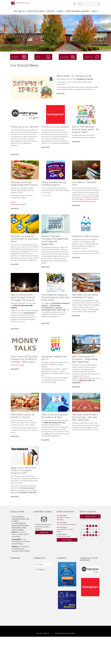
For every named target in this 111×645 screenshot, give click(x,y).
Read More (61, 93)
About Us (21, 11)
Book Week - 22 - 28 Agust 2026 (74, 76)
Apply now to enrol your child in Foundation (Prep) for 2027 (23, 470)
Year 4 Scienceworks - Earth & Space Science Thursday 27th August (23, 297)
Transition (50, 11)
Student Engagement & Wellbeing (77, 11)
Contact (94, 11)
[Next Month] (99, 516)
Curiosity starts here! (79, 135)
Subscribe (44, 532)
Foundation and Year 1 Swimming (64, 519)
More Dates (67, 540)
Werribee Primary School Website (65, 633)
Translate (41, 569)
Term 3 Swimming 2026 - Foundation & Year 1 (55, 416)
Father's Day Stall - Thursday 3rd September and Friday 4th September (55, 240)
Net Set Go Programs (49, 364)
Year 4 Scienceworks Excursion (66, 524)
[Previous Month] (81, 516)
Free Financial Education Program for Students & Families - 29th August (24, 359)
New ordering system (18, 204)
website (53, 382)
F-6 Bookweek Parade (63, 536)
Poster (13, 202)
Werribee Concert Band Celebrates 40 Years (85, 296)
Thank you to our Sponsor (25, 126)
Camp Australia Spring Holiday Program (53, 183)
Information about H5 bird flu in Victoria (22, 416)
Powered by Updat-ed (42, 633)
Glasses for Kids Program (85, 236)
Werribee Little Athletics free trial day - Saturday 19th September (85, 417)
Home (15, 11)
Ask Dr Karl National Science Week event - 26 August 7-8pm (85, 129)
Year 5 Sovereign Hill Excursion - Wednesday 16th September (85, 359)
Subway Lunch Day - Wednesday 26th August (24, 183)
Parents (42, 11)
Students (60, 11)
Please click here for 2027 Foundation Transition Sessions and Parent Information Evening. (85, 199)
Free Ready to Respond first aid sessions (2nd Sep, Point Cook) (55, 297)
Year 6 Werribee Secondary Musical (65, 530)
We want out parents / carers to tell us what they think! (24, 239)
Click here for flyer (46, 195)
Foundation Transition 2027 (84, 183)
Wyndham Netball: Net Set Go (53, 357)
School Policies (32, 11)
